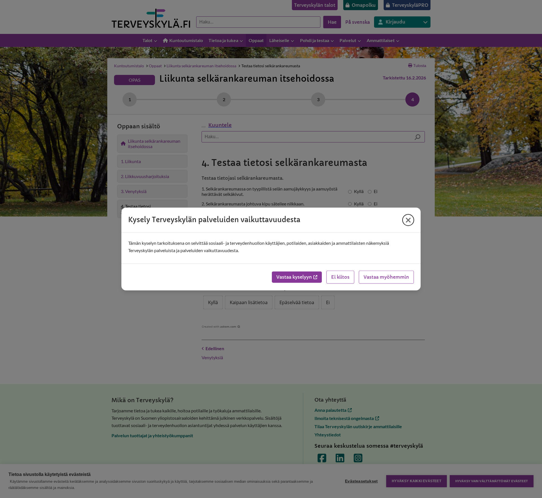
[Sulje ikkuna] (408, 220)
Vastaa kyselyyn (294, 277)
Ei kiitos (340, 277)
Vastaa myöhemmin (386, 277)
